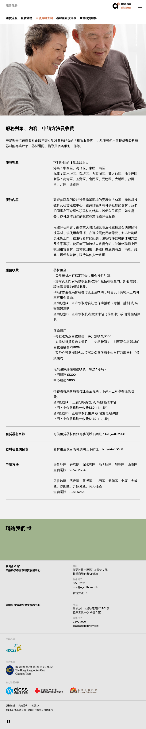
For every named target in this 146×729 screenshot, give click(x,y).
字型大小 (35, 705)
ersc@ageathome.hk (85, 587)
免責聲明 (23, 705)
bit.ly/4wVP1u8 (112, 449)
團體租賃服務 (88, 18)
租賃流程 (11, 18)
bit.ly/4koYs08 (115, 434)
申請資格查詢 (44, 18)
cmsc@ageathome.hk (86, 625)
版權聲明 (10, 705)
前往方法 (78, 593)
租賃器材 (26, 18)
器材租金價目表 (66, 18)
